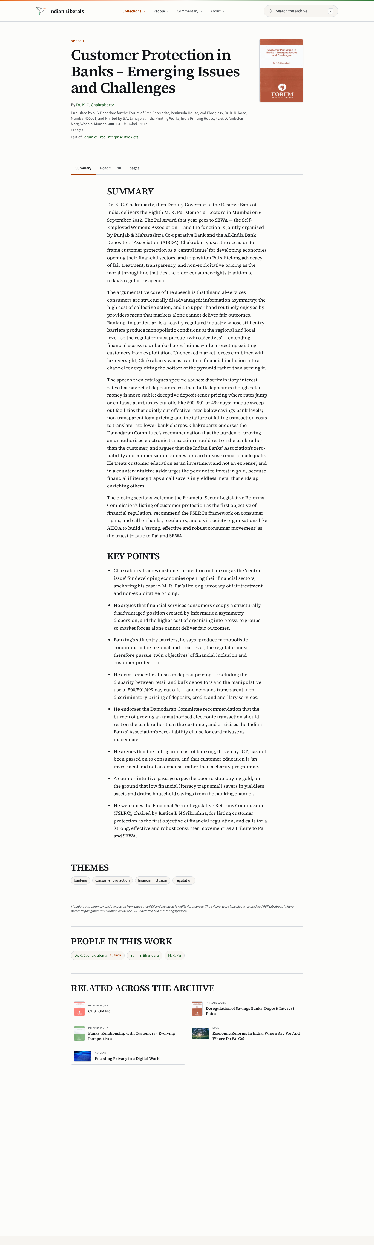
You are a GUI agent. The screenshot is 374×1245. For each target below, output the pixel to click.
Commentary (187, 11)
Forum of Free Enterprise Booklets (110, 137)
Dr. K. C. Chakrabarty (95, 105)
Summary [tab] (83, 168)
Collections (132, 11)
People (159, 11)
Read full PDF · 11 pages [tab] (119, 168)
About (216, 11)
